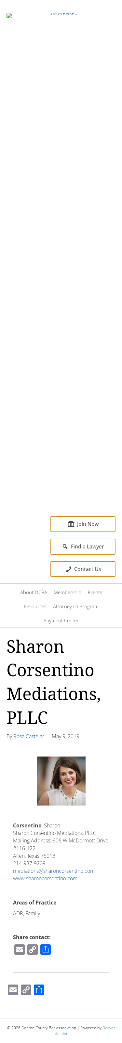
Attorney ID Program (76, 606)
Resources (35, 606)
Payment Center (61, 620)
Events (95, 592)
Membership (67, 592)
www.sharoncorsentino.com (45, 878)
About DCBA (33, 592)
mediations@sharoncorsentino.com (54, 870)
